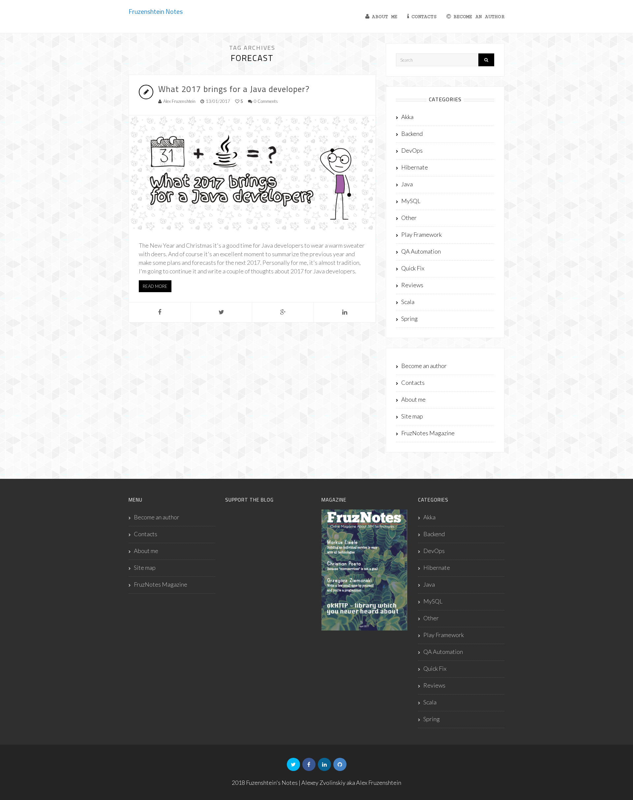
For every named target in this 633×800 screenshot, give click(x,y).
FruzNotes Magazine (428, 433)
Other (409, 217)
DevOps (412, 150)
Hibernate (414, 167)
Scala (407, 301)
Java (407, 184)
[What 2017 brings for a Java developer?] (252, 173)
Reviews (412, 285)
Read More (155, 286)
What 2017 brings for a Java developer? (234, 89)
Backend (412, 133)
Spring (409, 318)
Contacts (424, 16)
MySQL (410, 200)
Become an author (478, 16)
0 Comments (266, 101)
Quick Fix (412, 268)
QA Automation (421, 251)
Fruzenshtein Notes (156, 11)
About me (384, 16)
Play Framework (421, 234)
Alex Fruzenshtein (179, 101)
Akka (407, 116)
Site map (412, 416)
